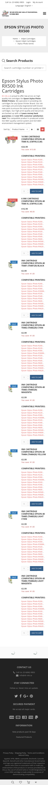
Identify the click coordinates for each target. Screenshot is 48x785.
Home (15, 38)
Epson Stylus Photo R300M (32, 167)
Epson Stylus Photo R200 (31, 159)
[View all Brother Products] (13, 651)
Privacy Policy (8, 753)
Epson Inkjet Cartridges (26, 41)
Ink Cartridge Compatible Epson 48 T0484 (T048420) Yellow (33, 452)
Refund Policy (24, 755)
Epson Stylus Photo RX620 (32, 184)
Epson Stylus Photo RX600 (32, 182)
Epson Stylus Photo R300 (31, 164)
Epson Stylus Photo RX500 (32, 179)
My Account (38, 2)
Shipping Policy (20, 753)
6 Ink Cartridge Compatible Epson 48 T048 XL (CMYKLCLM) (33, 201)
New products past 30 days (24, 732)
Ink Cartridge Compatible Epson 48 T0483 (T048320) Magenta (33, 388)
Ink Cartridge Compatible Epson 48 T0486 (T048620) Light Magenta (33, 579)
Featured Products (24, 737)
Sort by (7, 129)
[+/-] (32, 129)
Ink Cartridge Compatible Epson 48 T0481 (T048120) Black (33, 263)
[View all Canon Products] (35, 651)
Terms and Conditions (36, 753)
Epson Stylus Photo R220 (31, 162)
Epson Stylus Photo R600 (31, 177)
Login (28, 2)
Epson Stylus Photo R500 (31, 174)
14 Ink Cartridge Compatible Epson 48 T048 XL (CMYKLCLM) (33, 139)
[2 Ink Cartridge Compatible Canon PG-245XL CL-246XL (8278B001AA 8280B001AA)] (7, 776)
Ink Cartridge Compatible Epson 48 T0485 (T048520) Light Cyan (33, 515)
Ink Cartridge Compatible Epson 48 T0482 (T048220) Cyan (33, 325)
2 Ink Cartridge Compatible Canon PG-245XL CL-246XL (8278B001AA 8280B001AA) (26, 777)
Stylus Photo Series (26, 43)
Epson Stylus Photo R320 (31, 169)
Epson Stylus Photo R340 (31, 172)
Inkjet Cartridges (28, 38)
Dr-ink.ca (6, 96)
